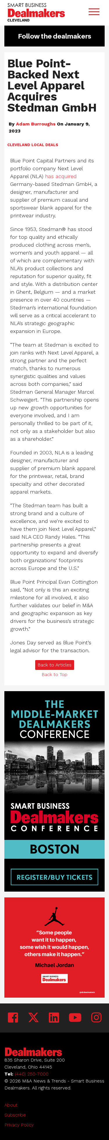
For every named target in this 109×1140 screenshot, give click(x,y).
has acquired (61, 176)
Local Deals (44, 145)
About (10, 1105)
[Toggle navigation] (94, 13)
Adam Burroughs (36, 124)
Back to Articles (54, 665)
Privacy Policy (19, 1125)
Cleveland (18, 145)
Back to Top (54, 674)
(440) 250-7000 (32, 1074)
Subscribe (15, 1115)
